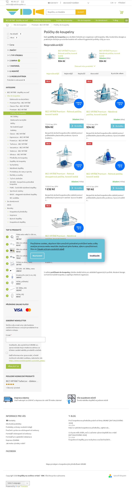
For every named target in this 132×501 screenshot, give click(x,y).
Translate (24, 486)
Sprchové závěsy (16, 191)
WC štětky (14, 116)
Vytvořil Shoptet (120, 476)
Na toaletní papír (16, 127)
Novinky (10, 208)
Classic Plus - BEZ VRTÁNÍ (19, 106)
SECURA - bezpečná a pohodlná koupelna (22, 183)
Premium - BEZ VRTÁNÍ (18, 109)
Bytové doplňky (16, 218)
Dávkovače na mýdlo (18, 120)
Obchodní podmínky (71, 3)
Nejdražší (81, 73)
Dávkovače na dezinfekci (19, 99)
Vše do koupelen (13, 96)
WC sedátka (14, 198)
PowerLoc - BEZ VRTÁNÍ (19, 140)
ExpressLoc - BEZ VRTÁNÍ (19, 137)
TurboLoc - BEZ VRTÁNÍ (18, 144)
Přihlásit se (13, 366)
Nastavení (37, 255)
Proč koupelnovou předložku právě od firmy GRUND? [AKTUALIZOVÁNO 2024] (96, 421)
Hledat (81, 12)
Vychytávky (14, 165)
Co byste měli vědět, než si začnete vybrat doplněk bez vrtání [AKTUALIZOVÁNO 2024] (93, 434)
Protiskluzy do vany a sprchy (21, 172)
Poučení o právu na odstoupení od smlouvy (22, 430)
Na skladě (15, 34)
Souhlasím (95, 255)
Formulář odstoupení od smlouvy (18, 433)
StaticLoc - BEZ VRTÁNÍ (18, 151)
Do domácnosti (13, 201)
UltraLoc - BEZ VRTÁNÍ (18, 154)
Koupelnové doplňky (18, 222)
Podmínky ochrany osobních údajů (19, 427)
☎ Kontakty (53, 3)
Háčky (12, 123)
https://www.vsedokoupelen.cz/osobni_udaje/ (27, 360)
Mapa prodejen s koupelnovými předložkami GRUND (66, 464)
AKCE (9, 205)
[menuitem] (16, 20)
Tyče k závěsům (16, 178)
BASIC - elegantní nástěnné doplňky (23, 194)
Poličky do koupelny (18, 113)
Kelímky (13, 130)
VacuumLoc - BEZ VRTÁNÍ (19, 147)
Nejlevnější (68, 73)
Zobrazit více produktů (84, 66)
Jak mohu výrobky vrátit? (15, 443)
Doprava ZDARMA (12, 440)
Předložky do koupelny (19, 158)
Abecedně (94, 73)
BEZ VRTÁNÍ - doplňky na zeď (18, 92)
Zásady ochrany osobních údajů (50, 249)
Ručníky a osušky (16, 175)
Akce (13, 37)
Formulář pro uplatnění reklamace (19, 437)
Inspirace (13, 215)
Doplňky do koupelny (18, 161)
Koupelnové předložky (18, 212)
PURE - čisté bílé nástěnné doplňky (23, 187)
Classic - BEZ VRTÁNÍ (17, 134)
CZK (112, 3)
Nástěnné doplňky (17, 168)
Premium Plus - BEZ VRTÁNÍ (20, 103)
